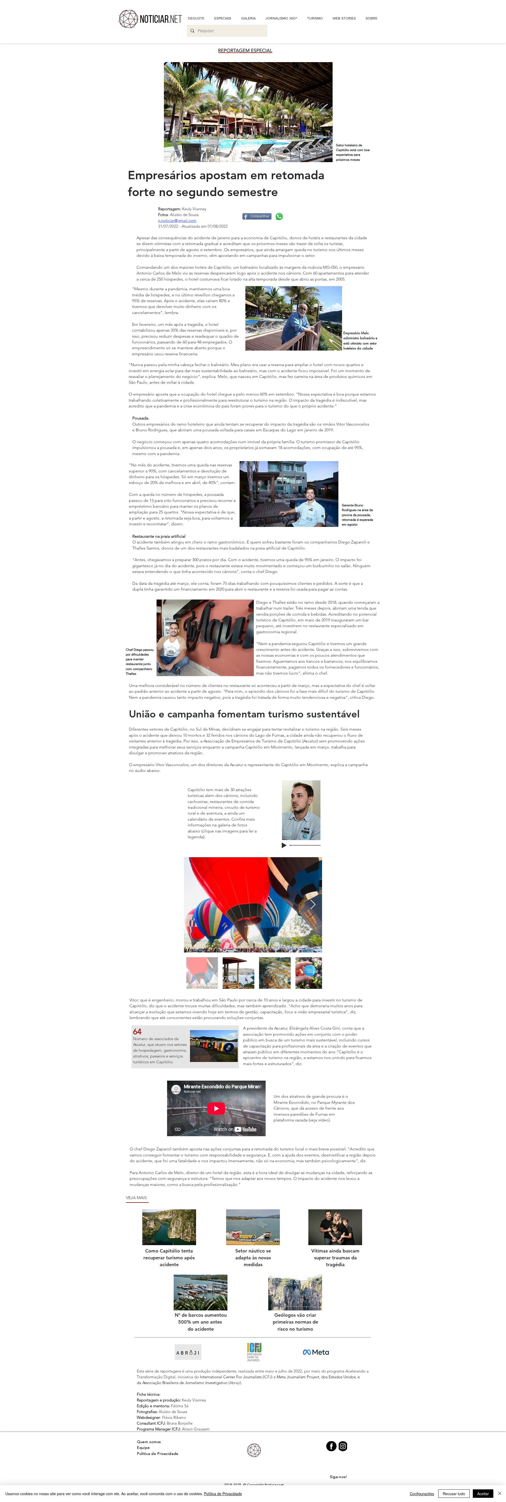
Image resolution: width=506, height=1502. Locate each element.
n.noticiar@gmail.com (177, 220)
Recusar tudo (454, 1493)
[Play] (284, 845)
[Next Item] (313, 905)
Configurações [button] (422, 1493)
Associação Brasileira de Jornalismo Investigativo (184, 1382)
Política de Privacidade (223, 1493)
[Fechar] (500, 1493)
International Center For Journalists (230, 1376)
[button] (371, 18)
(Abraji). (234, 1382)
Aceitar (483, 1493)
